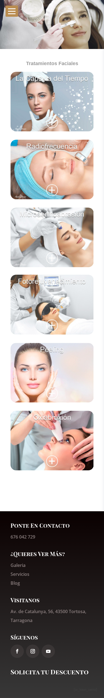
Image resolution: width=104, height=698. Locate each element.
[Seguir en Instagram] (32, 651)
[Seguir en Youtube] (48, 651)
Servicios (20, 574)
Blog (15, 583)
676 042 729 (23, 537)
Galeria (18, 565)
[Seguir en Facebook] (17, 651)
